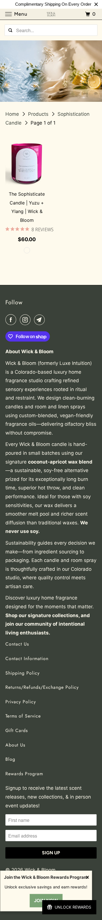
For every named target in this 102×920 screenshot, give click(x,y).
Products (39, 114)
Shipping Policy (22, 673)
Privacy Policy (20, 701)
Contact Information (26, 658)
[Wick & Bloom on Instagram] (26, 319)
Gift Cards (16, 730)
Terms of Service (23, 716)
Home (12, 114)
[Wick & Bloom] (51, 14)
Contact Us (17, 644)
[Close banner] (96, 4)
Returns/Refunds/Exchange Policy (42, 687)
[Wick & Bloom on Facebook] (11, 319)
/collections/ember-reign (51, 71)
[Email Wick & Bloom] (40, 319)
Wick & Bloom (41, 870)
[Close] (87, 877)
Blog (10, 759)
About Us (15, 745)
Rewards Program (24, 773)
